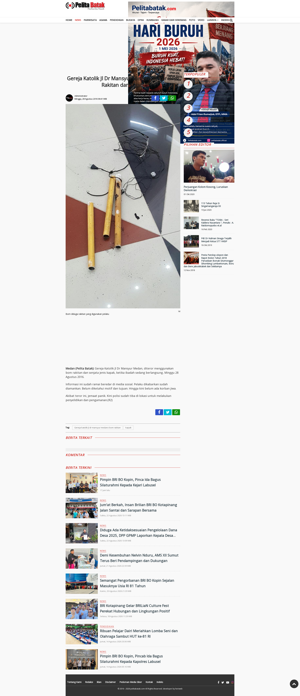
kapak (128, 427)
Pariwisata (90, 19)
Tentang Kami (74, 681)
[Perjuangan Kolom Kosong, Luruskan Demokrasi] (209, 177)
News (78, 19)
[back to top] (294, 684)
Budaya (130, 19)
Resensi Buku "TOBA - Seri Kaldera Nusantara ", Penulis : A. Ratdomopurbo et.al (217, 222)
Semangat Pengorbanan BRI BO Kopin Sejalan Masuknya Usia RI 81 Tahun (213, 107)
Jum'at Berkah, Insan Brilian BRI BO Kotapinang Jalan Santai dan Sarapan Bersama (212, 132)
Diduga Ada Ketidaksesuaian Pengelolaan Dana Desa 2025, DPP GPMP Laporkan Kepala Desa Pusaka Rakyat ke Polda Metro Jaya (138, 535)
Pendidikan (116, 19)
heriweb (178, 688)
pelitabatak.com (137, 688)
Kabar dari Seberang (173, 19)
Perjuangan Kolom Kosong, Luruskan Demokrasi (206, 188)
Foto (192, 19)
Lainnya (211, 19)
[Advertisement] (150, 45)
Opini (141, 19)
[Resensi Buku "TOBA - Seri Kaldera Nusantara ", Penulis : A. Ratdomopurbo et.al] (191, 224)
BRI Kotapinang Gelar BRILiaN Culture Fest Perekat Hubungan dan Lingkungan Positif (213, 84)
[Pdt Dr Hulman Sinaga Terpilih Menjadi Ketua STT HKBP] (191, 242)
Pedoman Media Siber (131, 681)
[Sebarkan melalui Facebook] (155, 98)
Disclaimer (110, 681)
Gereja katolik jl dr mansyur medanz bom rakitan (97, 427)
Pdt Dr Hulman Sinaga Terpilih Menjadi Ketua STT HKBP (216, 240)
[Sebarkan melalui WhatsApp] (172, 98)
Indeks (225, 19)
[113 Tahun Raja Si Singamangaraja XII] (191, 207)
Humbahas (152, 19)
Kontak (149, 681)
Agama (103, 19)
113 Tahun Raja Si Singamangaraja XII (211, 205)
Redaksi (89, 681)
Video (201, 19)
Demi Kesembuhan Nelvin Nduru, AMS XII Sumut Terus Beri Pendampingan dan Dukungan (213, 96)
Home (69, 19)
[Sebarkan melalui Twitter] (164, 98)
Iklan (99, 681)
